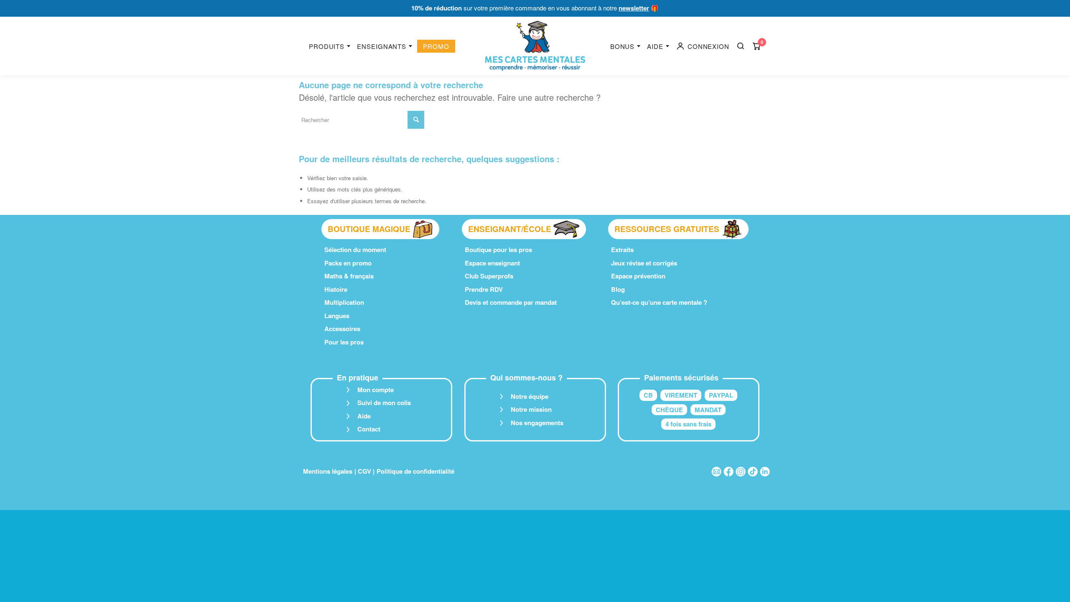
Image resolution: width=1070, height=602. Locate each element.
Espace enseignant (492, 263)
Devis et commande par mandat (511, 302)
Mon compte (375, 389)
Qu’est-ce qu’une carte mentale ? (659, 302)
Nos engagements (537, 422)
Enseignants (381, 46)
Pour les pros (344, 342)
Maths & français (349, 276)
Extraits (622, 249)
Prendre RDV (484, 289)
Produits (326, 46)
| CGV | (364, 471)
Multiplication (344, 302)
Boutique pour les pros (498, 249)
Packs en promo (348, 263)
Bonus (622, 46)
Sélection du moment (355, 249)
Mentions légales (327, 471)
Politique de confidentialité (415, 471)
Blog (618, 289)
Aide (655, 46)
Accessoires (342, 328)
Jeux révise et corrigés (644, 263)
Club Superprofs (489, 276)
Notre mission (531, 409)
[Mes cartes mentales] (535, 46)
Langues (336, 315)
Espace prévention (638, 276)
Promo (436, 46)
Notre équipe (529, 396)
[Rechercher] (740, 46)
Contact (368, 429)
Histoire (335, 289)
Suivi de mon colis (384, 402)
